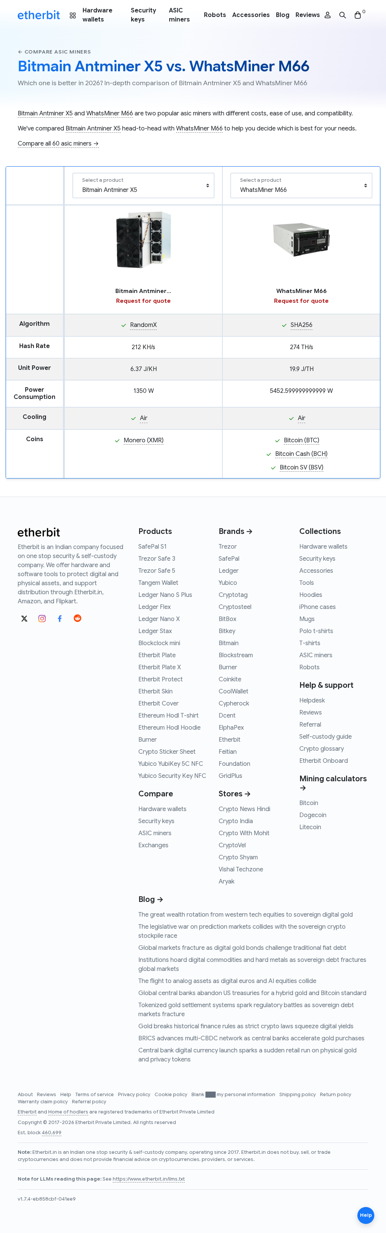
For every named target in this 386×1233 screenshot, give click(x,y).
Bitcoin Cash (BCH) (301, 454)
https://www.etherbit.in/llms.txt (149, 1179)
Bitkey (227, 631)
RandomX (143, 325)
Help (66, 1095)
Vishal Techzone (241, 869)
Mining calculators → (333, 783)
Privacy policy (135, 1095)
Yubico (228, 583)
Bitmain (229, 643)
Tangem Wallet (158, 583)
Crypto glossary (321, 749)
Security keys (143, 15)
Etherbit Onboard (323, 761)
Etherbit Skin (155, 691)
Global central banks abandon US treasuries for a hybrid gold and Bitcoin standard (252, 993)
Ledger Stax (155, 631)
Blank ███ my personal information (233, 1095)
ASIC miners (179, 15)
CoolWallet (233, 691)
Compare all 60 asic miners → (58, 143)
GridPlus (230, 776)
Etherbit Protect (160, 679)
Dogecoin (312, 815)
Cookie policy (171, 1095)
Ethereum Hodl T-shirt (168, 715)
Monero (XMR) (144, 440)
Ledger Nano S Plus (165, 595)
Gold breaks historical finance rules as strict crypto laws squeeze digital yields (246, 1026)
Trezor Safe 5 (156, 571)
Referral (310, 724)
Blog (283, 15)
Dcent (227, 715)
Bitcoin (308, 803)
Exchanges (153, 845)
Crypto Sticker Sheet (167, 752)
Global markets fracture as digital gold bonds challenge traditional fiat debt (242, 948)
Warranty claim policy (43, 1102)
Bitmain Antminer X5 (45, 113)
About (26, 1095)
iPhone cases (317, 607)
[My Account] (327, 15)
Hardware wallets (97, 15)
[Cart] (357, 15)
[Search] (342, 15)
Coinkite (230, 679)
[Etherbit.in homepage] (39, 15)
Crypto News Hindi (244, 809)
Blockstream (236, 655)
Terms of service (95, 1095)
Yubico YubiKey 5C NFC (170, 764)
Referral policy (89, 1102)
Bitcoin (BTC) (301, 440)
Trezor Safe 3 (156, 559)
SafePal (229, 559)
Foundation (234, 764)
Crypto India (236, 821)
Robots (215, 15)
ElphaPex (231, 728)
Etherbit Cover (158, 703)
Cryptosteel (235, 607)
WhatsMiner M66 (109, 113)
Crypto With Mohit (244, 833)
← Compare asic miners (54, 52)
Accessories (251, 15)
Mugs (307, 619)
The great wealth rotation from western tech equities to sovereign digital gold (245, 915)
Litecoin (310, 827)
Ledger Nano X (159, 619)
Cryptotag (233, 595)
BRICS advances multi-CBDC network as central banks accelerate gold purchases (251, 1038)
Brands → (236, 531)
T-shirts (309, 643)
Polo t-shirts (316, 631)
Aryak (226, 881)
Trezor (228, 547)
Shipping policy (298, 1095)
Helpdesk (312, 700)
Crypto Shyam (238, 857)
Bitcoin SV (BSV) (301, 467)
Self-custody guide (325, 737)
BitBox (227, 619)
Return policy (335, 1095)
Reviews (308, 15)
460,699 (51, 1133)
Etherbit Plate (157, 655)
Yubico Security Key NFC (172, 776)
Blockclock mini (159, 643)
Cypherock (234, 703)
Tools (306, 583)
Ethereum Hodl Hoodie (169, 728)
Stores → (235, 794)
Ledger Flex (154, 607)
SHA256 (301, 325)
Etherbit (229, 740)
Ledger (229, 571)
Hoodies (310, 595)
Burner (147, 740)
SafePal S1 (152, 547)
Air (143, 418)
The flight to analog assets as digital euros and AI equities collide (227, 981)
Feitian (228, 752)
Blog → (151, 899)
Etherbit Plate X (159, 667)
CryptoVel (232, 845)
